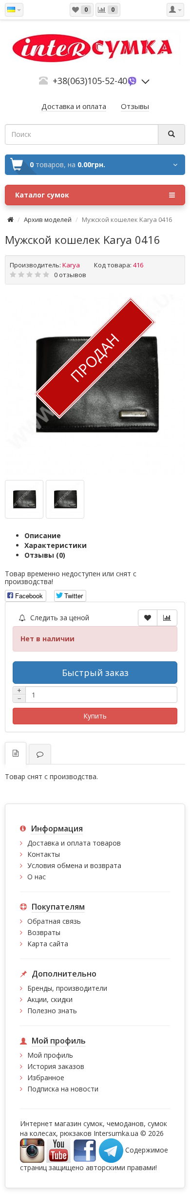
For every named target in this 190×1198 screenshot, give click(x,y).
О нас (36, 876)
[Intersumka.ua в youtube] (58, 1149)
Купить (95, 715)
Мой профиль (50, 1055)
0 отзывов (70, 274)
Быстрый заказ (95, 672)
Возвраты (43, 932)
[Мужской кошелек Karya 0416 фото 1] (65, 499)
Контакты (43, 854)
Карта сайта (47, 943)
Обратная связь (54, 921)
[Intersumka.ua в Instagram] (32, 1149)
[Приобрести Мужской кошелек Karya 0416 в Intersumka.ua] (95, 384)
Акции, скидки (50, 999)
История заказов (55, 1066)
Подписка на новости (62, 1088)
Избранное (45, 1077)
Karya (71, 265)
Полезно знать (52, 1010)
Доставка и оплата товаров (74, 843)
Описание (42, 535)
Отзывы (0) (44, 555)
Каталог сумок (42, 194)
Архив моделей (48, 219)
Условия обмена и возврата (74, 865)
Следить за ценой (58, 617)
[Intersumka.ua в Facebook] (85, 1149)
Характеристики (55, 545)
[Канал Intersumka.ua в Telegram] (111, 1149)
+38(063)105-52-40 (90, 81)
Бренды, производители (67, 988)
